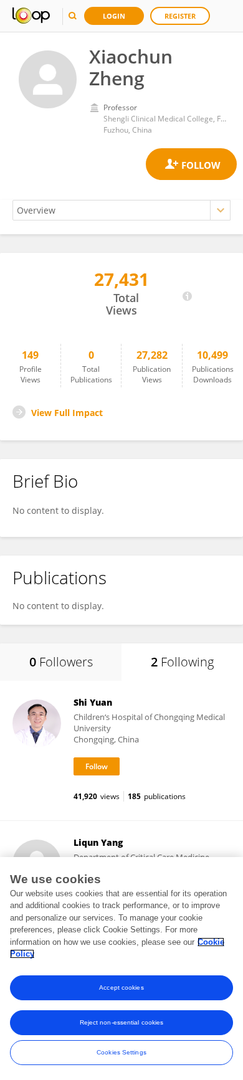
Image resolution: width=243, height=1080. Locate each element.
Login (114, 16)
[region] (121, 968)
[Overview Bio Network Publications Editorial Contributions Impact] (121, 210)
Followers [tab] (61, 661)
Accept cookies (121, 987)
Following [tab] (182, 661)
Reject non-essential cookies (122, 1022)
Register (180, 16)
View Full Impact (67, 413)
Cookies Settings (121, 1052)
